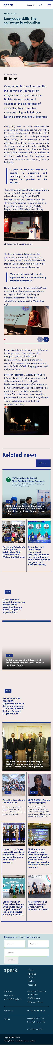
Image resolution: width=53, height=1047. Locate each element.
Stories (31, 981)
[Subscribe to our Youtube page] (38, 1011)
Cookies (32, 1041)
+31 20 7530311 (37, 1029)
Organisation (9, 995)
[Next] (46, 339)
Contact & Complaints (12, 999)
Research (32, 984)
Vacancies (8, 991)
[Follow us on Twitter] (42, 1011)
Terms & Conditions (21, 1041)
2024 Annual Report (35, 1002)
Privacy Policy (8, 1041)
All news (43, 463)
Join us (31, 977)
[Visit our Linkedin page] (35, 1011)
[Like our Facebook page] (32, 1011)
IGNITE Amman (33, 998)
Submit (11, 960)
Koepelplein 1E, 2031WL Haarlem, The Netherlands (36, 1020)
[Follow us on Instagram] (29, 1011)
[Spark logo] (8, 5)
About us (32, 973)
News (30, 970)
